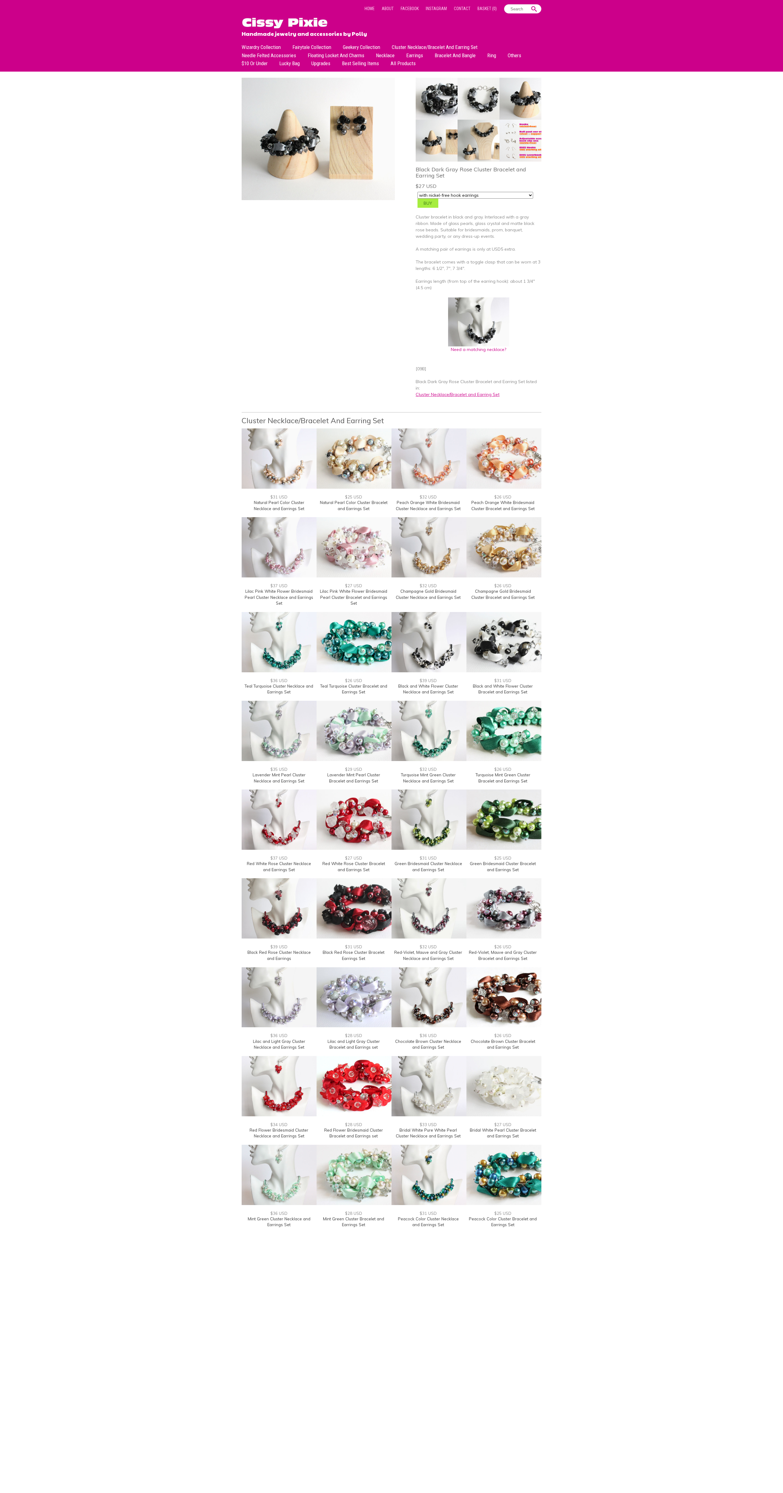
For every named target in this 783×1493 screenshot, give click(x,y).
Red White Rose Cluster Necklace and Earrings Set (279, 866)
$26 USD (502, 497)
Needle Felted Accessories (269, 55)
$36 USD (279, 680)
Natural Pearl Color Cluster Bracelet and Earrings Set (354, 505)
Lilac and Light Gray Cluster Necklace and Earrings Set (279, 1044)
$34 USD (279, 1124)
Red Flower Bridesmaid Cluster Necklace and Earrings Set (279, 1133)
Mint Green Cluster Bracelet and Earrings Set (353, 1221)
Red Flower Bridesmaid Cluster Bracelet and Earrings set (353, 1133)
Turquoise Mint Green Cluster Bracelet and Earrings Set (503, 777)
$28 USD (353, 1035)
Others (514, 55)
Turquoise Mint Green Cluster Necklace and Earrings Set (428, 777)
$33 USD (428, 1124)
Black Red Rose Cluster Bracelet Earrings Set (353, 955)
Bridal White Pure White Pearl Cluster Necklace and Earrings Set (428, 1133)
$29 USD (353, 769)
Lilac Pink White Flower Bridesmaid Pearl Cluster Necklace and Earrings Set (279, 597)
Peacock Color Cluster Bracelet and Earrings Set (503, 1221)
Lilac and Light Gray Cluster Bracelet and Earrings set (354, 1044)
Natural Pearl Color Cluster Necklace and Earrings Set (279, 505)
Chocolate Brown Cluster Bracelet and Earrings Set (503, 1044)
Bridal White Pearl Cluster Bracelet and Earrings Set (503, 1133)
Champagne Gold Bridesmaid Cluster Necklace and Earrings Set (428, 594)
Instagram (436, 8)
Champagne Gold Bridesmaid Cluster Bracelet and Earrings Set (503, 594)
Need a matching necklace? (478, 349)
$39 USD (428, 680)
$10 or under (255, 63)
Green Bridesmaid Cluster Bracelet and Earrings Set (503, 866)
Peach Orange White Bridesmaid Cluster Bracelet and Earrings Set (503, 505)
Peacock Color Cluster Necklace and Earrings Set (428, 1221)
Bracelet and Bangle (455, 55)
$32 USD (428, 497)
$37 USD (279, 585)
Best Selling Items (360, 63)
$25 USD (353, 497)
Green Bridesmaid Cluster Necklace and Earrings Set (428, 866)
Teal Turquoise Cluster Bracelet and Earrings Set (353, 689)
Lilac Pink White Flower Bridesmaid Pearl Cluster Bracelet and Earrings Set (353, 597)
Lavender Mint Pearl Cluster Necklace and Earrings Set (279, 777)
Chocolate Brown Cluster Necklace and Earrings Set (428, 1044)
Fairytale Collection (311, 47)
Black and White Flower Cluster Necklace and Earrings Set (428, 689)
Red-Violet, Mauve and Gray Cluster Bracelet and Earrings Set (503, 955)
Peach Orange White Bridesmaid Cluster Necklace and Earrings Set (428, 505)
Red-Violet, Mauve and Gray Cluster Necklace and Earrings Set (428, 955)
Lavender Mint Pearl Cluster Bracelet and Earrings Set (353, 777)
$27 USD (353, 585)
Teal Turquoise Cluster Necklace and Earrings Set (279, 689)
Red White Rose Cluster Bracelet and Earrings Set (353, 866)
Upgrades (320, 63)
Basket (487, 8)
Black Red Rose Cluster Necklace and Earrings (279, 955)
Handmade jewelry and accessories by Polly (304, 33)
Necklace (385, 55)
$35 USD (279, 769)
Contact (462, 8)
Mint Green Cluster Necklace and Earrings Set (279, 1221)
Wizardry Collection (261, 47)
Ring (491, 55)
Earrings (414, 55)
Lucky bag (289, 63)
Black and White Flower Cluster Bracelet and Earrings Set (503, 689)
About (388, 8)
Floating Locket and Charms (336, 55)
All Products (403, 63)
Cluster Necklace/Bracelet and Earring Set (434, 47)
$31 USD (279, 497)
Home (370, 8)
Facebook (410, 8)
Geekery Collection (361, 47)
